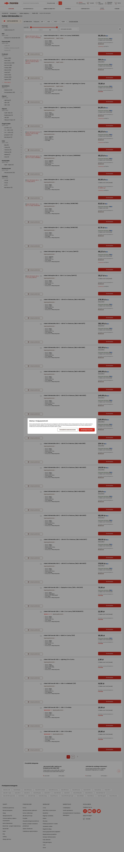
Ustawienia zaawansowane (67, 430)
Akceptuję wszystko (87, 430)
